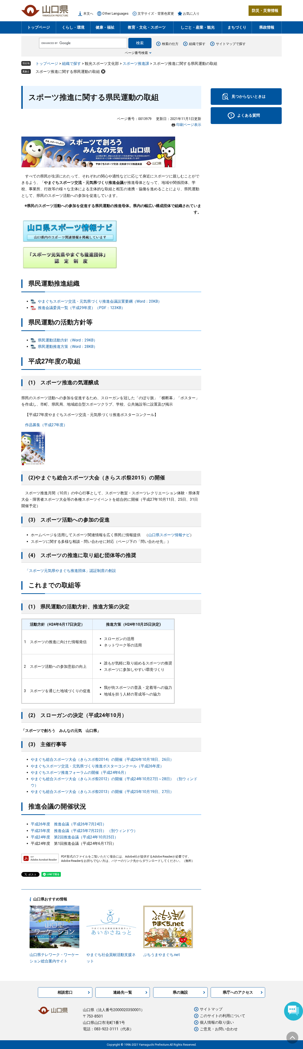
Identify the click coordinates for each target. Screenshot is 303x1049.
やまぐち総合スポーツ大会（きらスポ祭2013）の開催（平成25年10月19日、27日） (102, 791)
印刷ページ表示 (188, 125)
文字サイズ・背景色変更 (156, 13)
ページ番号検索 (136, 52)
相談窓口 (65, 992)
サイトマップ (211, 1009)
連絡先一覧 (122, 992)
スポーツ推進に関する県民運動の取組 (68, 71)
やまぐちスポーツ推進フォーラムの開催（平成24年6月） (79, 772)
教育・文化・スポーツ (147, 27)
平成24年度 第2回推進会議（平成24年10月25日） (74, 837)
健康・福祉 (105, 27)
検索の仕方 (170, 44)
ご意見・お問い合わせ (219, 1029)
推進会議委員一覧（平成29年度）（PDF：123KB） (81, 307)
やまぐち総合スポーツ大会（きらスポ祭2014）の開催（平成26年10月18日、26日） (102, 759)
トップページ (38, 27)
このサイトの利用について (222, 1016)
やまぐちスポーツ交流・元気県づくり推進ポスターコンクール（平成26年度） (97, 766)
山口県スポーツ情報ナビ (169, 535)
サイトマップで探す (231, 44)
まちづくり (236, 27)
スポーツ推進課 (136, 63)
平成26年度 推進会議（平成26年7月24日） (68, 824)
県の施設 (180, 992)
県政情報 (266, 27)
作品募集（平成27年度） (46, 425)
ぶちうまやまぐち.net (161, 954)
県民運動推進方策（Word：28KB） (67, 346)
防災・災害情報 (265, 10)
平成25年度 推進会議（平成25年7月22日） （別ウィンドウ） (84, 830)
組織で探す (197, 44)
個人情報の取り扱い (217, 1022)
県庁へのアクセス (238, 992)
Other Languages (115, 13)
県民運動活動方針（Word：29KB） (67, 340)
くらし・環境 (73, 27)
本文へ (88, 13)
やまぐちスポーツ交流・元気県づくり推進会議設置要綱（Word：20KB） (100, 301)
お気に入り (191, 13)
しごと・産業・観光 (198, 27)
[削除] (103, 71)
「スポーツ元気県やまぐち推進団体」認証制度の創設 (70, 570)
